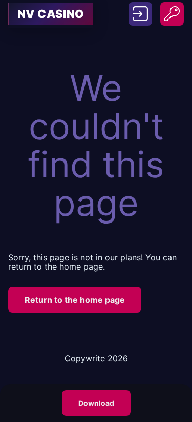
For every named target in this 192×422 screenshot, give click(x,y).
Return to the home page (75, 300)
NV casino (50, 13)
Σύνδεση (140, 8)
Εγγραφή (172, 8)
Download (96, 402)
